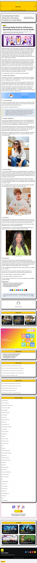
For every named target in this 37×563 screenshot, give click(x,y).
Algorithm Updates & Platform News (7, 405)
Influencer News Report (5, 457)
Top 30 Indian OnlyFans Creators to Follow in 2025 (9, 388)
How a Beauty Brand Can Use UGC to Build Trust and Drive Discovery (12, 370)
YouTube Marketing (4, 500)
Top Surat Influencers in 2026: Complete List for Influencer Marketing (30, 322)
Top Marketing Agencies (5, 493)
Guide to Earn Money (5, 443)
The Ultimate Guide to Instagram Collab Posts (9, 390)
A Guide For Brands (5, 400)
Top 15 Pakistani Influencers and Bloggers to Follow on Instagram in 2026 (26, 542)
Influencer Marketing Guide (6, 450)
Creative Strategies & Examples (6, 426)
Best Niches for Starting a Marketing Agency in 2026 (9, 375)
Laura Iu (6, 217)
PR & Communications (5, 476)
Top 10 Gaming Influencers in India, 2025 (10, 286)
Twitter (3, 498)
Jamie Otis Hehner (9, 75)
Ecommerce (3, 436)
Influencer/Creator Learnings (6, 460)
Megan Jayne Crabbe (26, 181)
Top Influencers (4, 25)
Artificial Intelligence (5, 410)
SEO (2, 479)
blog (12, 272)
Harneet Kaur (19, 306)
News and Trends (4, 469)
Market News (4, 464)
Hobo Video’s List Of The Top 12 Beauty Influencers (12, 284)
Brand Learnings (4, 417)
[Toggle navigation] (1, 6)
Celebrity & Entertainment (5, 419)
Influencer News (4, 455)
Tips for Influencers (4, 486)
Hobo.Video (18, 6)
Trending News (4, 495)
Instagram (20, 167)
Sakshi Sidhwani (8, 118)
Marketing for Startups (5, 467)
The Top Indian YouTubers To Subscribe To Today (12, 276)
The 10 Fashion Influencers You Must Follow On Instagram (13, 274)
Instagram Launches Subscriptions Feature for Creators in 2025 (11, 385)
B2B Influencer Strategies (5, 412)
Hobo (2, 445)
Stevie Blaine (7, 169)
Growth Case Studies (5, 438)
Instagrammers (4, 462)
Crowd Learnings (4, 429)
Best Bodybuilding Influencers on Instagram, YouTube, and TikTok (18, 322)
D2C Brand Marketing (5, 431)
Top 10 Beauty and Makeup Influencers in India (11, 285)
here (9, 279)
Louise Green (7, 100)
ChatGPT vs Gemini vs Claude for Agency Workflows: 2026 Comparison (13, 368)
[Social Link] (26, 552)
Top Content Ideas (4, 488)
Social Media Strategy (5, 481)
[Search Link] (35, 6)
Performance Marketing (5, 474)
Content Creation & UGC (5, 424)
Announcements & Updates (6, 407)
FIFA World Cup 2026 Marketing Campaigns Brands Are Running (11, 365)
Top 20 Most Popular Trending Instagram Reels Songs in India (11, 383)
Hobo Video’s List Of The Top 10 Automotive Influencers (13, 283)
